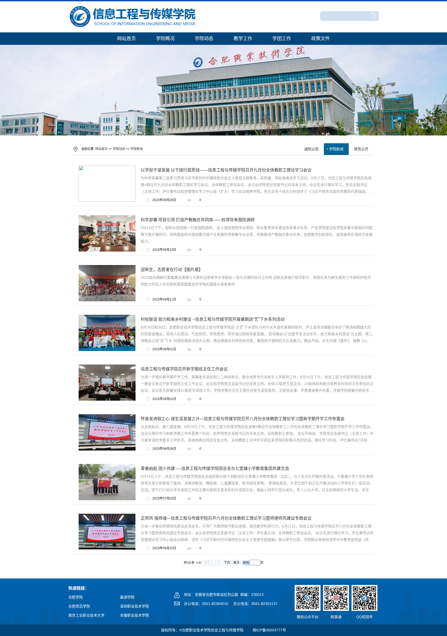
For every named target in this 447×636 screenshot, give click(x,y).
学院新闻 (136, 149)
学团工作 (281, 38)
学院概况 (165, 38)
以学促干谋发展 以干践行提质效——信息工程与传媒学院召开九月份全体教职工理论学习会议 (226, 170)
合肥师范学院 (79, 606)
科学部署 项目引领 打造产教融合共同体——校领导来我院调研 (198, 220)
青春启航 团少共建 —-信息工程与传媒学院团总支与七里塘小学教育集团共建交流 (215, 468)
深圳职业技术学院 (134, 606)
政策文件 (320, 38)
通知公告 (311, 149)
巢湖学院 (127, 597)
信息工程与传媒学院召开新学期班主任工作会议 (184, 369)
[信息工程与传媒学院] (133, 28)
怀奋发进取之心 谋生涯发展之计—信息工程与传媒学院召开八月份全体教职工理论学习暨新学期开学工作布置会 (243, 419)
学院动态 (204, 38)
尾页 (236, 562)
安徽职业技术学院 (134, 615)
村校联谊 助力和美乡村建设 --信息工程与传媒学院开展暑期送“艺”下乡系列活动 (213, 319)
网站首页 (126, 38)
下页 (227, 562)
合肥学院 (75, 597)
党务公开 (361, 149)
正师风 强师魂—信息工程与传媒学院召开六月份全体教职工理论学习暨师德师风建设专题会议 (226, 518)
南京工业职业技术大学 (86, 615)
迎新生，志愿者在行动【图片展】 (172, 269)
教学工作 (243, 38)
